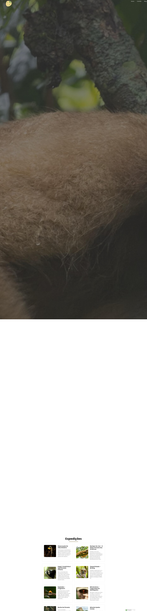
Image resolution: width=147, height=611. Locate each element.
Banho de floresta (64, 607)
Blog (145, 1)
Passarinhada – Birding (95, 567)
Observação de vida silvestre (63, 547)
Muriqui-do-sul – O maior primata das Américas (96, 547)
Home (132, 1)
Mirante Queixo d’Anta (95, 608)
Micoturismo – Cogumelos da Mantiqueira (95, 588)
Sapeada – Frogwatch (61, 587)
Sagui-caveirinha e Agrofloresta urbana (64, 568)
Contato (139, 1)
